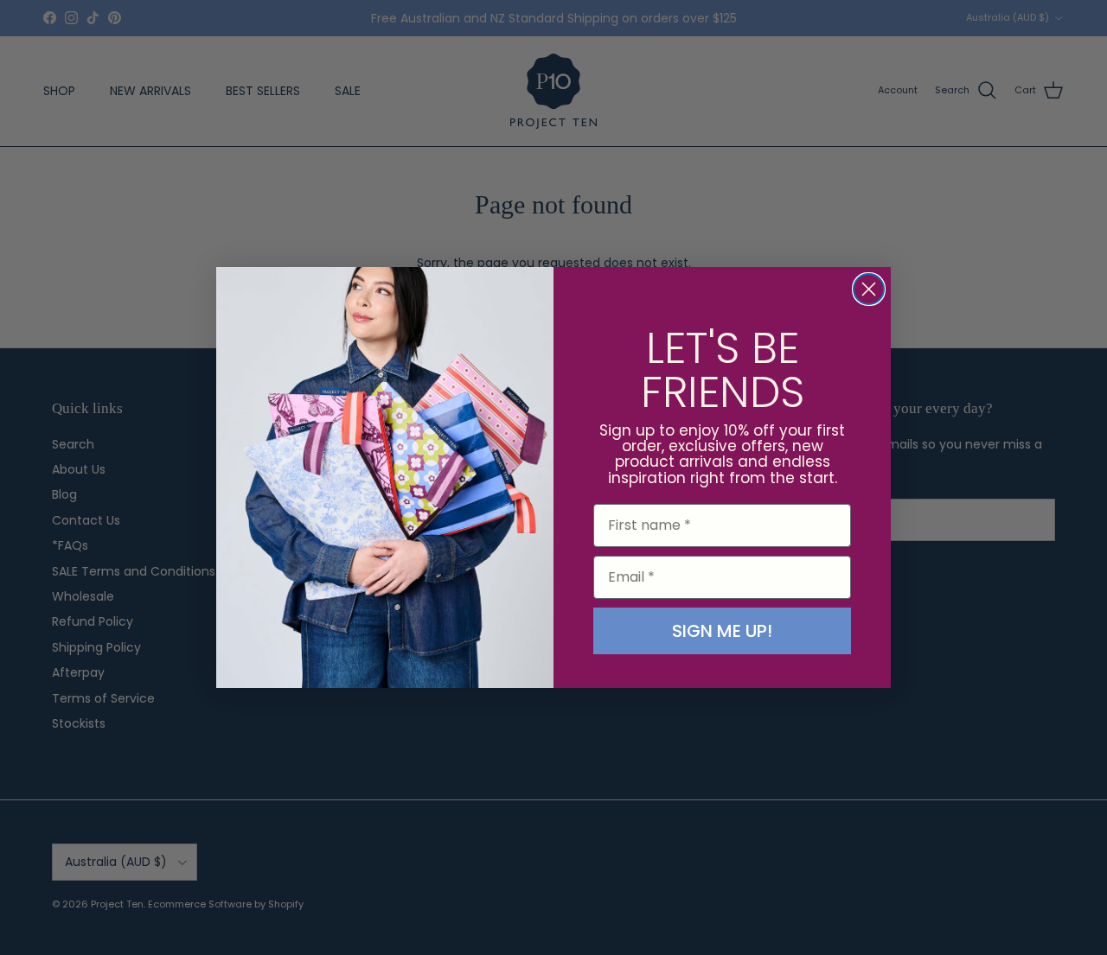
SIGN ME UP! (722, 631)
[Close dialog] (869, 289)
